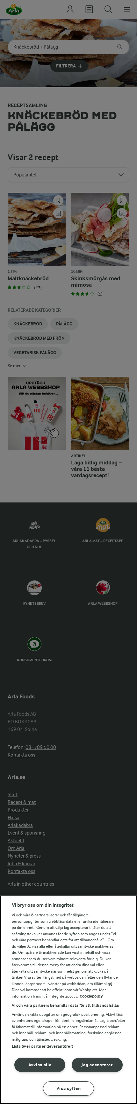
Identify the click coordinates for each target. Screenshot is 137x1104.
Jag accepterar (97, 1065)
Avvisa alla (40, 1065)
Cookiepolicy (91, 996)
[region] (68, 1000)
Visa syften (68, 1088)
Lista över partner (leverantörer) (42, 1046)
